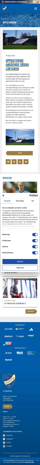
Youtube (9, 446)
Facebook (9, 435)
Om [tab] (33, 201)
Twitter (8, 442)
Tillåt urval (20, 268)
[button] (8, 161)
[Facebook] (4, 435)
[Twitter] (4, 443)
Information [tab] (20, 201)
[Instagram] (4, 439)
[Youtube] (4, 446)
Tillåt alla (20, 261)
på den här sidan (29, 462)
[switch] (35, 240)
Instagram (9, 439)
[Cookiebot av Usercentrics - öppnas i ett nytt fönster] (29, 195)
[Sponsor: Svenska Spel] (36, 3)
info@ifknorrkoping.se (13, 420)
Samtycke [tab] (7, 201)
